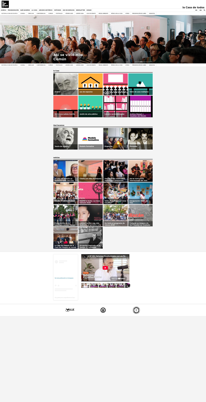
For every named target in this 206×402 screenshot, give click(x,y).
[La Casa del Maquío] (4, 4)
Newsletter (80, 10)
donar (89, 10)
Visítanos (57, 10)
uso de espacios (68, 10)
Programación (13, 10)
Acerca (3, 10)
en (201, 10)
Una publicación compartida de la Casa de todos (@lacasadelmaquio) (72, 297)
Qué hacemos (25, 10)
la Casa (34, 10)
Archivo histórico (45, 10)
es (196, 10)
